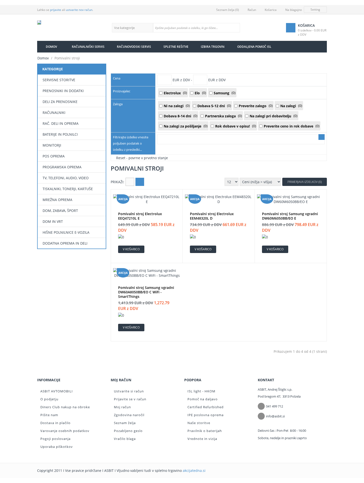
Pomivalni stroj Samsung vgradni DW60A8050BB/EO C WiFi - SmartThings (146, 292)
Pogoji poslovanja (55, 438)
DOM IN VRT (53, 221)
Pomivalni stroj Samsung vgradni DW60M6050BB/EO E (290, 216)
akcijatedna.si (194, 470)
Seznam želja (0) (227, 10)
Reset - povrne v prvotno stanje (142, 158)
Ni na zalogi (173, 105)
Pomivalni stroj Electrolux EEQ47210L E (140, 216)
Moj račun (122, 407)
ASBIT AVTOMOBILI (56, 391)
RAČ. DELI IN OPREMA (60, 123)
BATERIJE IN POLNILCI (60, 134)
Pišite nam (49, 415)
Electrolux (172, 93)
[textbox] (196, 27)
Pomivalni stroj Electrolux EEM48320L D (212, 216)
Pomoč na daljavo (202, 399)
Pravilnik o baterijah (204, 431)
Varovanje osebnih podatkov (64, 431)
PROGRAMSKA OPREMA (62, 167)
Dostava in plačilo (55, 423)
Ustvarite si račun (129, 391)
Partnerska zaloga (220, 116)
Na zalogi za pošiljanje (182, 126)
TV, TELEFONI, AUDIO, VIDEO (66, 178)
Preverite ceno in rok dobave (288, 126)
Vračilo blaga (125, 438)
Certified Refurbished (205, 407)
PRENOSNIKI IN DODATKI (63, 90)
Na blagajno (293, 10)
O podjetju (49, 399)
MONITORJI (52, 145)
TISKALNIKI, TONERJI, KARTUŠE (68, 188)
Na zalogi (288, 105)
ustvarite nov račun (79, 10)
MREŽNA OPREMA (57, 199)
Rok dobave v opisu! (232, 126)
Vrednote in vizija (202, 438)
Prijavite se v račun (130, 399)
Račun (252, 10)
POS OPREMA (54, 156)
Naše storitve (198, 423)
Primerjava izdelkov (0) (304, 182)
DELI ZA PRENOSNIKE (60, 101)
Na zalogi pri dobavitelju (270, 116)
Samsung (221, 93)
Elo (197, 93)
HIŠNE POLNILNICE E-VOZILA (66, 232)
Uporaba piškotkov (56, 446)
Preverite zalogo (252, 105)
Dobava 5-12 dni (211, 105)
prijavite (55, 10)
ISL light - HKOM (201, 391)
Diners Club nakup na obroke (65, 407)
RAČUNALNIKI (54, 112)
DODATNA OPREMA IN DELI (65, 243)
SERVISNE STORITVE (59, 79)
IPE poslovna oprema (205, 415)
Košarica (271, 10)
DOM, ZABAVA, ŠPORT (60, 210)
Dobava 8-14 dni (177, 116)
